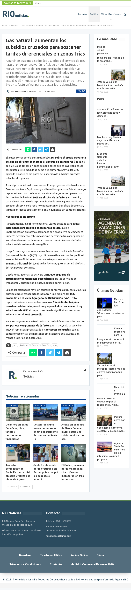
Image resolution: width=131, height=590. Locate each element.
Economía (12, 405)
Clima (100, 555)
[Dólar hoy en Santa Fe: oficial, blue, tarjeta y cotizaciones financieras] (18, 412)
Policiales (40, 405)
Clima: (38, 3)
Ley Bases (24, 345)
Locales (82, 14)
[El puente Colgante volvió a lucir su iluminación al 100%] (118, 157)
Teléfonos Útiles (51, 555)
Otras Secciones (111, 14)
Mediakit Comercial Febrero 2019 (92, 564)
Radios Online (79, 555)
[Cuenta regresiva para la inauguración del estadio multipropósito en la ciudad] (104, 332)
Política (94, 14)
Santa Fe (45, 345)
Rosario (35, 345)
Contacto (56, 564)
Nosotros (25, 555)
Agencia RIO (121, 579)
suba (55, 345)
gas (15, 345)
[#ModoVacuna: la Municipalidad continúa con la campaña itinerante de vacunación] (118, 75)
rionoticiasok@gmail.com (58, 536)
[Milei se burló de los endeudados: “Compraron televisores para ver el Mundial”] (104, 303)
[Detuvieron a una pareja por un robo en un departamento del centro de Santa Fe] (45, 412)
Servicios (11, 446)
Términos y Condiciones (25, 564)
